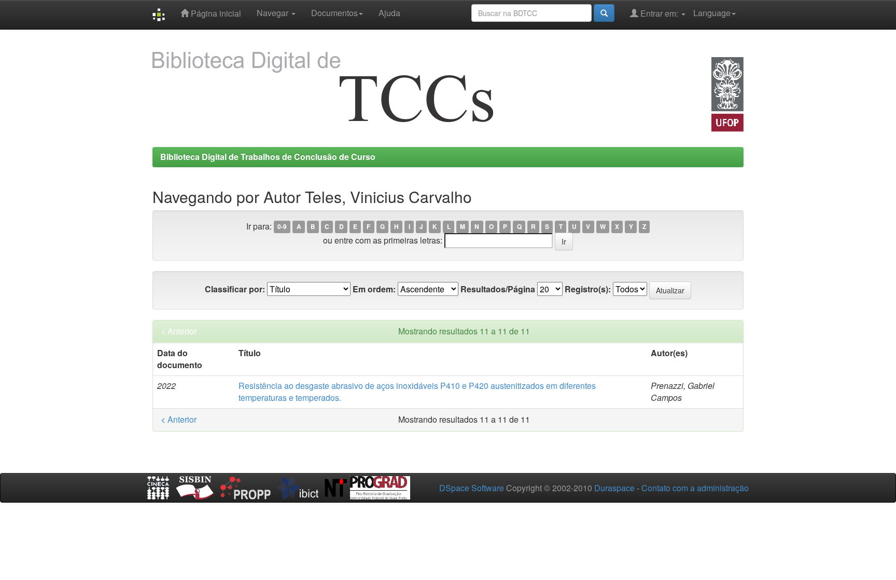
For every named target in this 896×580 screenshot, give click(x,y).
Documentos (334, 13)
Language (712, 13)
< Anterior (179, 331)
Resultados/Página (497, 289)
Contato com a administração (695, 488)
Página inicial (215, 13)
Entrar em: (659, 13)
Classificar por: (235, 289)
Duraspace (614, 488)
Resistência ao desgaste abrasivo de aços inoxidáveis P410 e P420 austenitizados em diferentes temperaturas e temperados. (417, 391)
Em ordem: (374, 289)
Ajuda (389, 13)
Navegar (273, 13)
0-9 (282, 227)
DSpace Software (471, 488)
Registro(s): (588, 289)
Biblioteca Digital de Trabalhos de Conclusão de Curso (267, 157)
